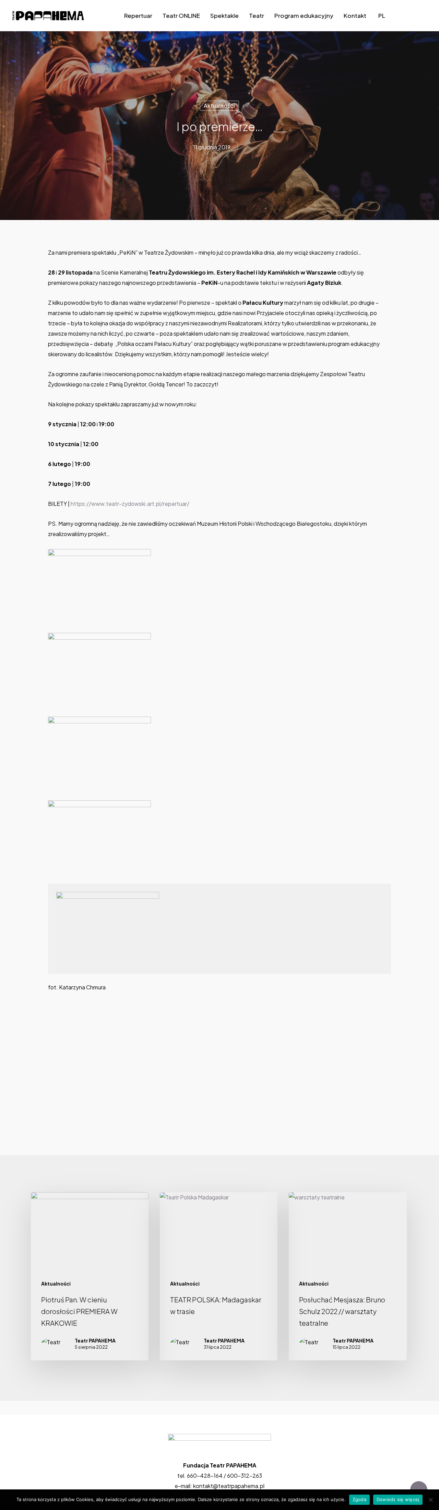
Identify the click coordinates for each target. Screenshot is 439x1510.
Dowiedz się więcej (398, 1499)
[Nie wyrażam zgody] (430, 1499)
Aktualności (219, 105)
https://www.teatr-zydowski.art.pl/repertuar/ (130, 503)
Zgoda (359, 1499)
